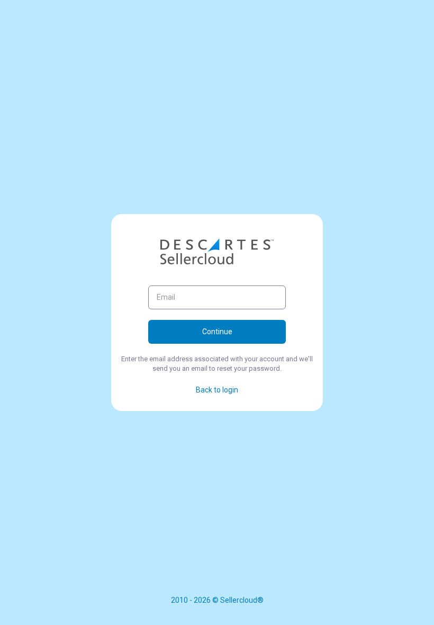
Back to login (217, 390)
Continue (217, 331)
